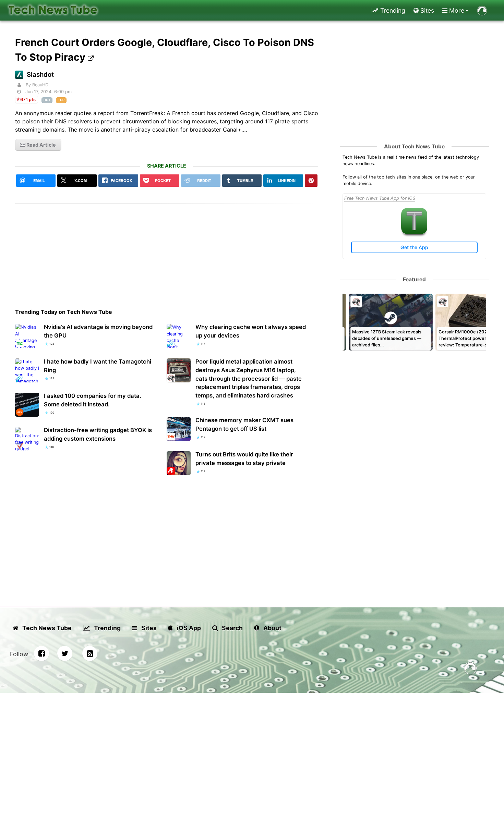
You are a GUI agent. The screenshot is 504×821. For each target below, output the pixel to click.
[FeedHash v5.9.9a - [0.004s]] (470, 669)
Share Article (166, 166)
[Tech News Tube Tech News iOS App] (414, 232)
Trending (392, 10)
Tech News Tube (46, 628)
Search (231, 628)
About (271, 628)
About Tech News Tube (414, 146)
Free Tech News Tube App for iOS (379, 198)
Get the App (414, 247)
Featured (414, 279)
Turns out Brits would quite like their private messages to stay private (244, 458)
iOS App (188, 628)
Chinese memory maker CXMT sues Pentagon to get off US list (244, 424)
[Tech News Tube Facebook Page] (41, 653)
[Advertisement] (166, 251)
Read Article (40, 145)
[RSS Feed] (89, 653)
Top (61, 100)
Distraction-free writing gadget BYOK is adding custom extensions (98, 434)
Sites (426, 10)
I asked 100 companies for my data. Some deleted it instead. (92, 400)
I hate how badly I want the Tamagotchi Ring (97, 365)
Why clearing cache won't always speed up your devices (250, 331)
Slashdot (40, 74)
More (455, 10)
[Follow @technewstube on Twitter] (64, 653)
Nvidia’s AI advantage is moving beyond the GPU (98, 331)
